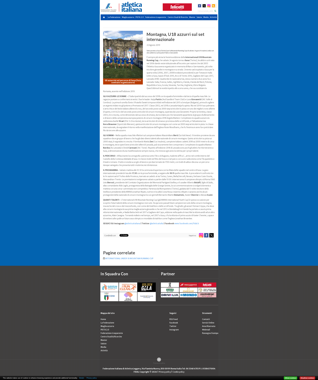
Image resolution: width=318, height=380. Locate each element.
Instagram (174, 330)
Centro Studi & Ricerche (178, 17)
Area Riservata (208, 326)
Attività (213, 17)
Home (103, 319)
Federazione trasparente (155, 17)
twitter (204, 5)
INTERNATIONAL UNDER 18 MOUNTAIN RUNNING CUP (129, 258)
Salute (199, 17)
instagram (208, 5)
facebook (199, 5)
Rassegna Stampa (210, 333)
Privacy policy (165, 372)
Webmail (206, 330)
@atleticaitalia (156, 223)
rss (213, 5)
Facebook (173, 323)
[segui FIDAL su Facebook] (206, 235)
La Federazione (114, 17)
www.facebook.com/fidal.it (186, 223)
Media (206, 17)
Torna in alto (159, 363)
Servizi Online (208, 323)
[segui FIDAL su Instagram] (201, 235)
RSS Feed (173, 319)
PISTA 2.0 (140, 17)
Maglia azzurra (128, 17)
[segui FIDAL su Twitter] (211, 235)
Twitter (172, 326)
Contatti (206, 319)
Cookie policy (178, 372)
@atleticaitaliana (132, 223)
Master (192, 17)
